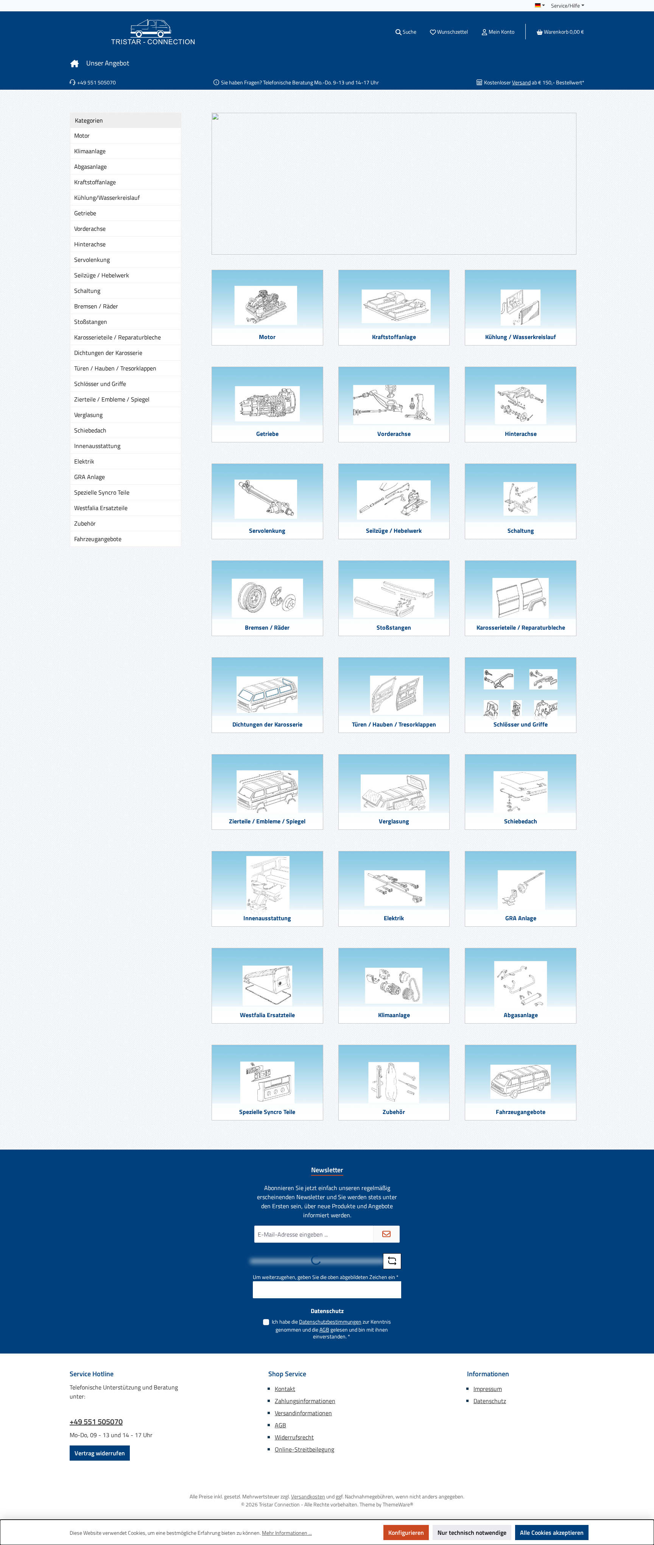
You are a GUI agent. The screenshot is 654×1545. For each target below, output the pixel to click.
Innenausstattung (97, 445)
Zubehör (85, 523)
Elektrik (84, 461)
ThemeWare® (398, 1504)
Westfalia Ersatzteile (101, 507)
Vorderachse (90, 228)
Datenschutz (489, 1400)
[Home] (74, 63)
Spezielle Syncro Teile (101, 492)
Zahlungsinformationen (305, 1400)
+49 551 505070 (96, 1421)
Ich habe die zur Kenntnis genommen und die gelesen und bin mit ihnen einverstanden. (331, 1329)
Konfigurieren (406, 1532)
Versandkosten (308, 1496)
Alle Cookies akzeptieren (552, 1532)
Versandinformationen (303, 1412)
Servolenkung (92, 259)
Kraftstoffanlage (95, 182)
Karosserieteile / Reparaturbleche (117, 337)
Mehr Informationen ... (287, 1533)
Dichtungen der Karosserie (108, 352)
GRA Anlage (89, 476)
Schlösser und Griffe (100, 383)
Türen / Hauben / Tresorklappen (115, 368)
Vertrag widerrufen (100, 1453)
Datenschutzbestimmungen (330, 1322)
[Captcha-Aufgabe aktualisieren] (392, 1261)
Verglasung (88, 414)
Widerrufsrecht (294, 1437)
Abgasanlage (90, 166)
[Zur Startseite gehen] (153, 31)
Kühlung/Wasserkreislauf (107, 197)
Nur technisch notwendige (472, 1532)
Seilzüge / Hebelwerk (101, 275)
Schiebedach (90, 430)
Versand (521, 82)
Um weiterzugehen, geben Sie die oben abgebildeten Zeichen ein (326, 1277)
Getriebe (85, 213)
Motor (82, 135)
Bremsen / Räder (96, 306)
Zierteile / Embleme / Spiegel (111, 399)
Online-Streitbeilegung (304, 1449)
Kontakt (285, 1388)
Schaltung (87, 290)
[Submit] (386, 1234)
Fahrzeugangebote (97, 538)
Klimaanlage (90, 151)
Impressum (487, 1388)
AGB (324, 1329)
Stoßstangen (90, 321)
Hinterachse (90, 244)
